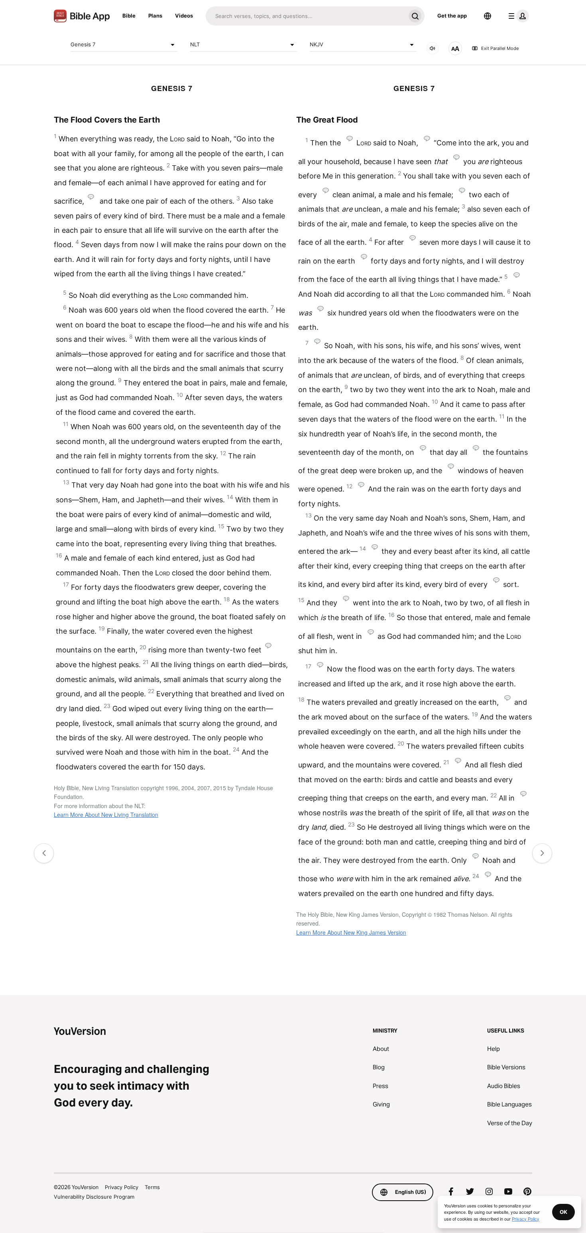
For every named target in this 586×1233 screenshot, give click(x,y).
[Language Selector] (488, 16)
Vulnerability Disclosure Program (94, 1196)
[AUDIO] (432, 48)
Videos (184, 15)
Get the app (452, 15)
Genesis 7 (83, 44)
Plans (155, 15)
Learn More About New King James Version (351, 932)
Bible (129, 15)
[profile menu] (517, 16)
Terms (152, 1187)
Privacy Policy (121, 1187)
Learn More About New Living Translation (106, 815)
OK (563, 1212)
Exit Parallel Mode (500, 48)
